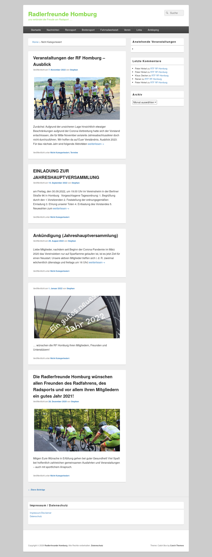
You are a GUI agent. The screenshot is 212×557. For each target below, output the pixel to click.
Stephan (74, 69)
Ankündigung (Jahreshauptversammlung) (75, 235)
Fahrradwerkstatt (109, 29)
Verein (127, 29)
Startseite (36, 29)
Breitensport (88, 29)
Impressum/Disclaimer (40, 512)
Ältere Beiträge (36, 489)
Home (35, 42)
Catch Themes (177, 545)
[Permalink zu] (77, 341)
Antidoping (153, 29)
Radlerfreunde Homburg (62, 13)
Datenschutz (36, 516)
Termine (74, 152)
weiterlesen (96, 144)
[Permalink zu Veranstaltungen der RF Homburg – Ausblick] (77, 122)
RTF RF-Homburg (158, 68)
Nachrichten (53, 29)
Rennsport (70, 29)
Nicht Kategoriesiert (59, 152)
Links (139, 29)
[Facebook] (181, 537)
